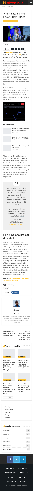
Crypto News (15, 21)
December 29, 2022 (16, 224)
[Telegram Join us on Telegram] (22, 459)
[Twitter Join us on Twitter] (16, 459)
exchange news (7, 438)
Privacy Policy (11, 481)
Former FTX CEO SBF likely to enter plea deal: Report (9, 333)
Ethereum (9, 52)
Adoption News (7, 449)
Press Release (7, 445)
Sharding (7, 406)
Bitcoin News (6, 441)
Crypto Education (10, 473)
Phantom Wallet (9, 409)
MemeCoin (8, 412)
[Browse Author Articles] (16, 303)
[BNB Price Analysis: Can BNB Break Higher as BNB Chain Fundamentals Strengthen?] (7, 131)
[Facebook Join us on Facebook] (10, 459)
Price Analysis (22, 468)
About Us (22, 477)
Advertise (23, 481)
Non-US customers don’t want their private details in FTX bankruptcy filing (24, 335)
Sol (20, 55)
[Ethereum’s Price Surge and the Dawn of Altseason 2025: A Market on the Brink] (7, 148)
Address (7, 417)
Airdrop (7, 415)
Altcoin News (7, 21)
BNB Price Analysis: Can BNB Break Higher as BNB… (20, 129)
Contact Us (11, 477)
